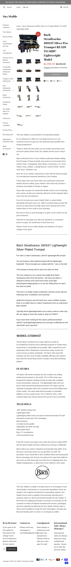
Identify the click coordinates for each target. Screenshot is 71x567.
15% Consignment (7, 52)
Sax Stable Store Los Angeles (6, 111)
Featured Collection (6, 26)
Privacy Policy (7, 130)
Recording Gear (8, 134)
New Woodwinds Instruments (8, 88)
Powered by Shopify (27, 561)
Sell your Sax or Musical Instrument (8, 60)
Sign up (25, 7)
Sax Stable (10, 16)
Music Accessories (8, 147)
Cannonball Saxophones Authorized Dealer (7, 70)
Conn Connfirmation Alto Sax (7, 44)
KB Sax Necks (7, 37)
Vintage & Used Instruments (8, 80)
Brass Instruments (8, 96)
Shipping (47, 68)
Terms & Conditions (6, 124)
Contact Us (6, 118)
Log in (18, 7)
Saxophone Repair (6, 103)
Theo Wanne (7, 32)
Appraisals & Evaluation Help (8, 140)
